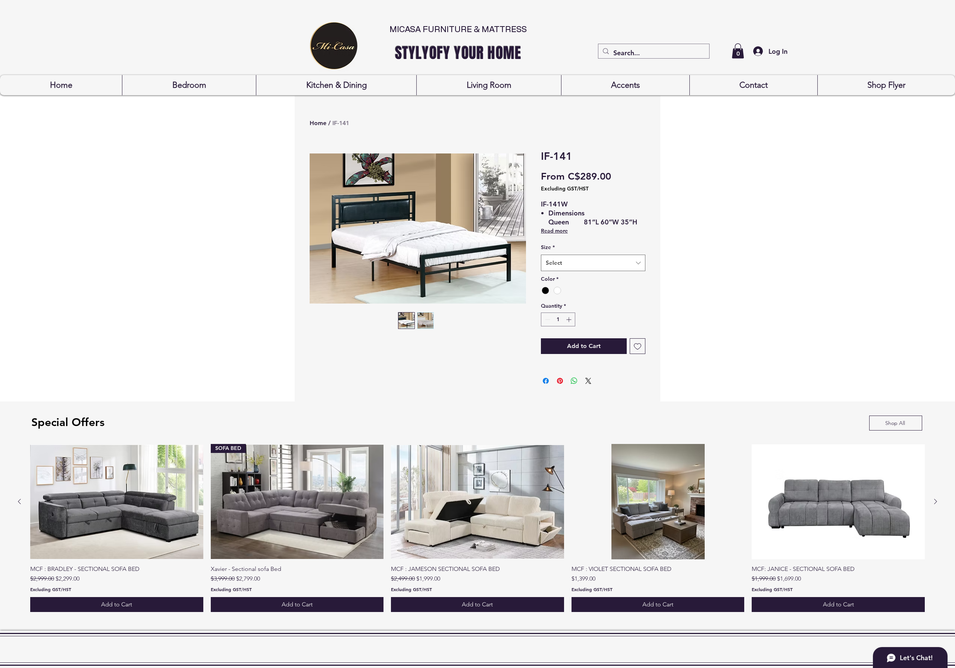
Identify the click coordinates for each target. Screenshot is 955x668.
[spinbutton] (558, 319)
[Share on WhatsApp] (574, 380)
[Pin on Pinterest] (559, 380)
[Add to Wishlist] (637, 346)
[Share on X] (588, 380)
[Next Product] (935, 501)
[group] (477, 528)
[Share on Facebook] (545, 380)
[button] (738, 51)
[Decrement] (546, 319)
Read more (554, 230)
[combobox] (593, 263)
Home (318, 123)
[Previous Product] (19, 501)
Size (548, 247)
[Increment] (569, 319)
